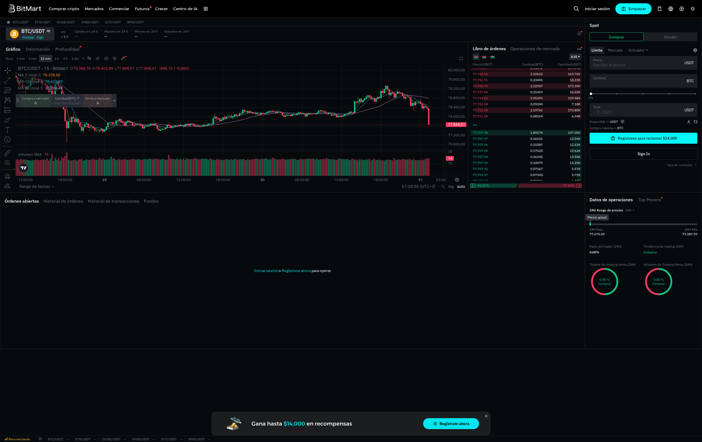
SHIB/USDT (140, 439)
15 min (46, 58)
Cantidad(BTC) (65, 98)
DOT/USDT (169, 439)
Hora (9, 58)
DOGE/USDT (111, 439)
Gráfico (13, 49)
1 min (20, 58)
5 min (33, 58)
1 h (57, 58)
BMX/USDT (196, 439)
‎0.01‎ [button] (574, 57)
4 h (65, 58)
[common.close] (486, 416)
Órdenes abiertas (22, 201)
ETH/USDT (83, 439)
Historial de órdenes (63, 201)
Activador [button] (636, 50)
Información (38, 49)
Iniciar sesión (597, 9)
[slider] (591, 93)
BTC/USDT (56, 439)
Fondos (151, 201)
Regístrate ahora (454, 423)
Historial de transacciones (114, 201)
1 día (75, 58)
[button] (629, 210)
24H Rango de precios (606, 210)
